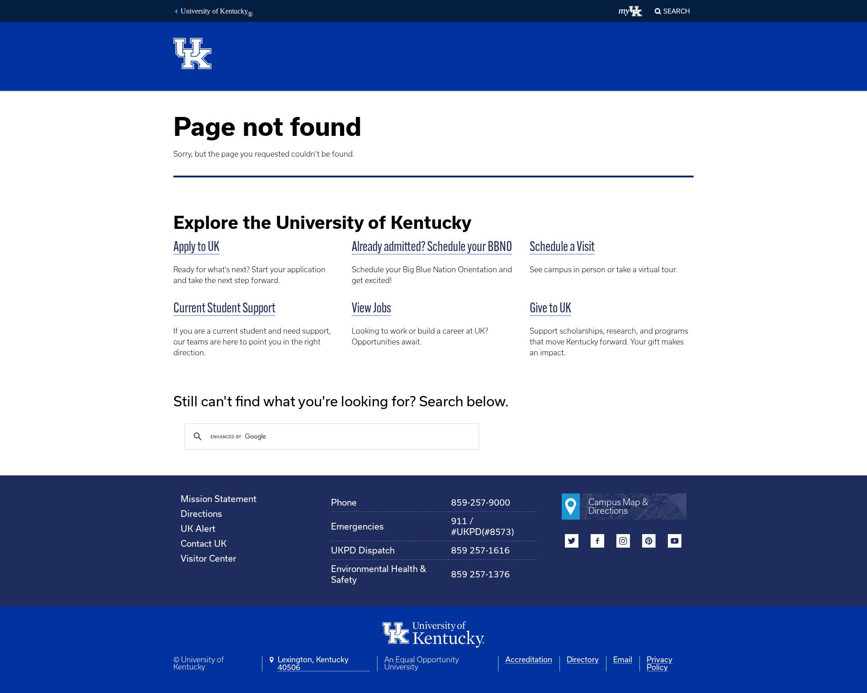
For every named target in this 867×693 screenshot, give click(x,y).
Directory (583, 660)
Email (622, 660)
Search (676, 11)
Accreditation (528, 660)
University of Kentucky (217, 12)
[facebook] (597, 542)
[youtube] (675, 542)
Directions (201, 514)
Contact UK (204, 544)
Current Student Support (224, 309)
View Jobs (371, 309)
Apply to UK (196, 248)
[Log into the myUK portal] (631, 11)
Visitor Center (208, 558)
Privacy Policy (659, 663)
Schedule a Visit (562, 248)
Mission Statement (218, 499)
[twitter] (572, 542)
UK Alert (198, 529)
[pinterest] (649, 542)
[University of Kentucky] (203, 53)
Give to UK (550, 309)
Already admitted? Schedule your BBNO (432, 248)
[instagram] (623, 542)
